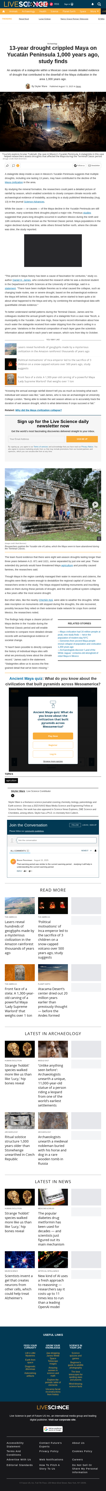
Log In (53, 754)
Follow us (81, 165)
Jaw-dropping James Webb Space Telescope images (53, 1358)
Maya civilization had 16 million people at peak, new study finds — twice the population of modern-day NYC (79, 635)
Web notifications (51, 1459)
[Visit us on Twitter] (32, 4)
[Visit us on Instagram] (37, 4)
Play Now (53, 736)
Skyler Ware (41, 86)
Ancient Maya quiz (26, 678)
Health (42, 11)
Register (53, 745)
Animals (13, 11)
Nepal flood (24, 19)
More (93, 11)
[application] (53, 250)
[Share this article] (7, 165)
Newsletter (96, 165)
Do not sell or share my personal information (85, 1469)
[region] (53, 847)
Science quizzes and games (76, 1355)
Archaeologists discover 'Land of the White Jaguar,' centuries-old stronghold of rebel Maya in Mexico (78, 653)
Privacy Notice (87, 447)
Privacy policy (49, 1451)
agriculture (11, 780)
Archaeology (28, 11)
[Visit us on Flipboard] (46, 4)
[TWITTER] (13, 795)
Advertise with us (19, 1459)
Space (83, 11)
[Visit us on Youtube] (42, 4)
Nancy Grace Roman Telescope (74, 19)
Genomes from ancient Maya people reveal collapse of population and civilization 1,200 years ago (79, 644)
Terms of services (41, 447)
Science (54, 11)
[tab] (19, 851)
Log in (85, 825)
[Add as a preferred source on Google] (53, 1429)
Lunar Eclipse (45, 19)
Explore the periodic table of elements (53, 1382)
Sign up (93, 825)
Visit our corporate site (61, 1419)
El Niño (101, 19)
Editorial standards (20, 1465)
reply (19, 871)
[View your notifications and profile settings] (92, 4)
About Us (78, 1443)
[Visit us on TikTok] (51, 4)
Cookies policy (82, 1451)
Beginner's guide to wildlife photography (75, 1365)
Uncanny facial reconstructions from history (53, 1392)
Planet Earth (69, 11)
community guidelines (34, 831)
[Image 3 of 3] (95, 504)
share (83, 871)
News (78, 86)
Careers (77, 1459)
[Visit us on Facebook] (28, 4)
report (91, 871)
